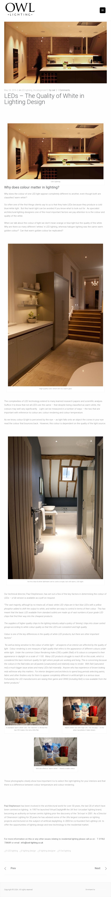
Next (97, 868)
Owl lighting (65, 851)
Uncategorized (40, 90)
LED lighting (26, 90)
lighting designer (48, 851)
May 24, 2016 (10, 90)
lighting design (29, 851)
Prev (13, 868)
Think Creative (100, 890)
